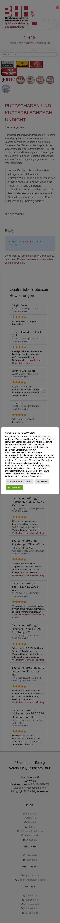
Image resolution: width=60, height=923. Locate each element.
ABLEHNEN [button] (42, 482)
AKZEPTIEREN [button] (14, 488)
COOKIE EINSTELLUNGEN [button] (19, 482)
